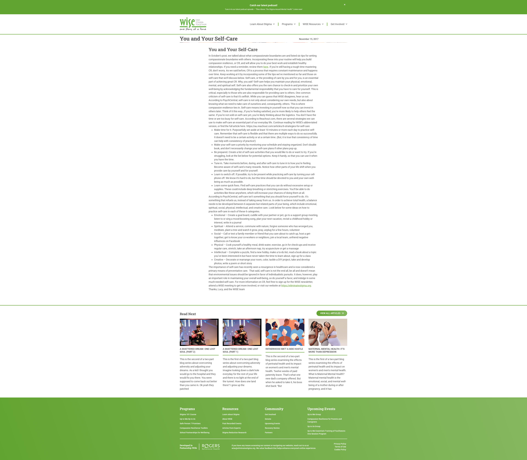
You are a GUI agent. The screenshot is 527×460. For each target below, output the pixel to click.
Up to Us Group (313, 426)
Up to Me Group (314, 414)
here (265, 66)
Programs (287, 24)
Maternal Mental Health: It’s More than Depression (326, 350)
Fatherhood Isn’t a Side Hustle (284, 349)
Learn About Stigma (261, 24)
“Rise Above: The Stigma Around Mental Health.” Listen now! (279, 9)
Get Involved (337, 24)
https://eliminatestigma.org (296, 285)
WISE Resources (312, 24)
